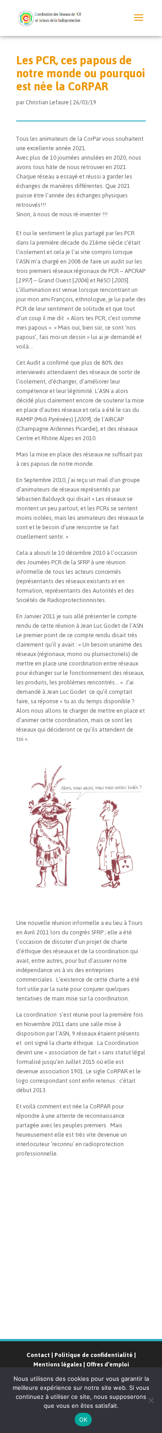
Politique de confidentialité (93, 1355)
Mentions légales (57, 1364)
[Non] (150, 1400)
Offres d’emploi (107, 1364)
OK (83, 1419)
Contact (38, 1355)
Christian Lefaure (47, 102)
